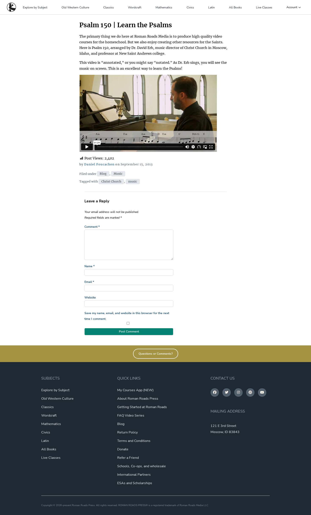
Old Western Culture (75, 7)
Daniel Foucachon (99, 164)
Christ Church (111, 181)
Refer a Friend (128, 457)
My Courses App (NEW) (135, 390)
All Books (235, 7)
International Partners (134, 474)
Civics (190, 7)
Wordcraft (134, 7)
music (132, 181)
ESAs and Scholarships (134, 483)
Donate (122, 449)
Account (291, 7)
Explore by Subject (35, 7)
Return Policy (127, 432)
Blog (103, 174)
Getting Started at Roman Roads (142, 407)
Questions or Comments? (156, 354)
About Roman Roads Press (137, 398)
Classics (108, 7)
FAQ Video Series (130, 415)
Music (118, 174)
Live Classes (264, 7)
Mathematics (164, 7)
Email (89, 282)
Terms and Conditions (133, 441)
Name (89, 266)
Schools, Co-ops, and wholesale (141, 466)
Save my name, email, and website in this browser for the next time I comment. (126, 316)
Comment (92, 227)
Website (90, 298)
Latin (211, 7)
